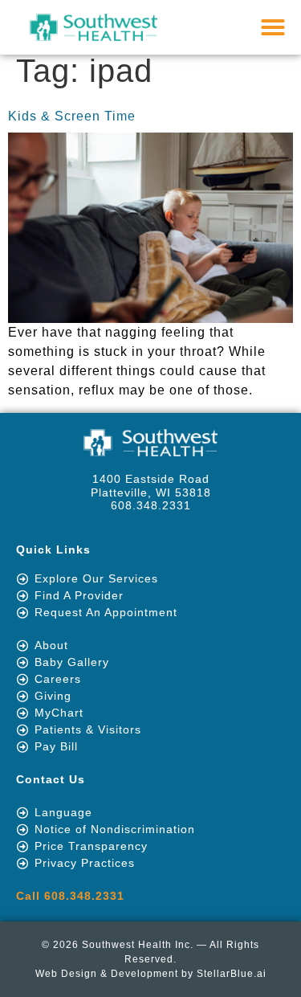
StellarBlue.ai (231, 973)
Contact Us (50, 779)
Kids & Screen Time (72, 116)
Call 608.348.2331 (70, 895)
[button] (273, 27)
